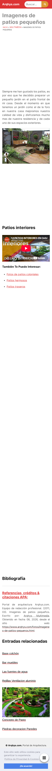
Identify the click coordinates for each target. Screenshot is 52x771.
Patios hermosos (17, 280)
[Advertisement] (26, 61)
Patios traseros (16, 286)
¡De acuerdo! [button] (26, 766)
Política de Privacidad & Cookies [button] (21, 759)
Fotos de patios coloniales (23, 274)
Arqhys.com (10, 4)
